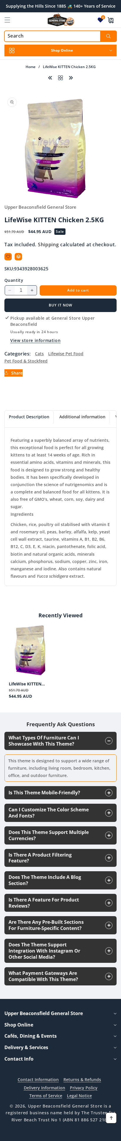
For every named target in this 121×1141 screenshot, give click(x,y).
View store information (35, 340)
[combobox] (60, 36)
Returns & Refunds (82, 1079)
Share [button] (17, 373)
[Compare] (18, 256)
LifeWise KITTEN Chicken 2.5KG (25, 684)
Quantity (13, 280)
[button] (10, 20)
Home (31, 67)
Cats (39, 353)
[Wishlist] (8, 256)
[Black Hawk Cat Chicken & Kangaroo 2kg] (50, 77)
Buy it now (60, 305)
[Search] (108, 36)
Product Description (29, 416)
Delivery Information (44, 1088)
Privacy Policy (84, 1088)
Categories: (17, 353)
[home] (60, 1134)
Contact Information (38, 1079)
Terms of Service (45, 1095)
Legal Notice (79, 1095)
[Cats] (60, 77)
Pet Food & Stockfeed (26, 361)
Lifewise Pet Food (65, 353)
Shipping (48, 244)
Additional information (82, 416)
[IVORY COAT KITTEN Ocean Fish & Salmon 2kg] (70, 77)
